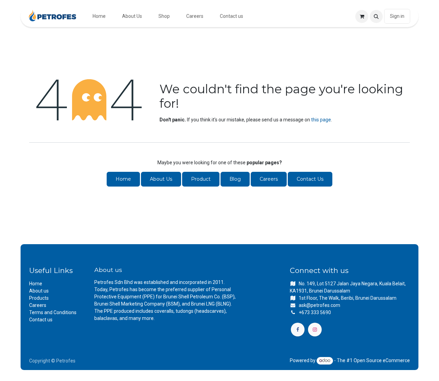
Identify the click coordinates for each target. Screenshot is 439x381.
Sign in (397, 16)
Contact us (40, 319)
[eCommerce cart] (361, 16)
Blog (235, 179)
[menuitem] (99, 16)
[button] (376, 16)
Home (123, 179)
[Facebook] (298, 329)
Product (201, 179)
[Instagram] (315, 329)
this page (321, 119)
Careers (269, 179)
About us (39, 291)
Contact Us (310, 179)
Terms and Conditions (52, 312)
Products (39, 298)
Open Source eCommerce (382, 360)
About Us (161, 179)
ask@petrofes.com (319, 305)
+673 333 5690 (315, 312)
